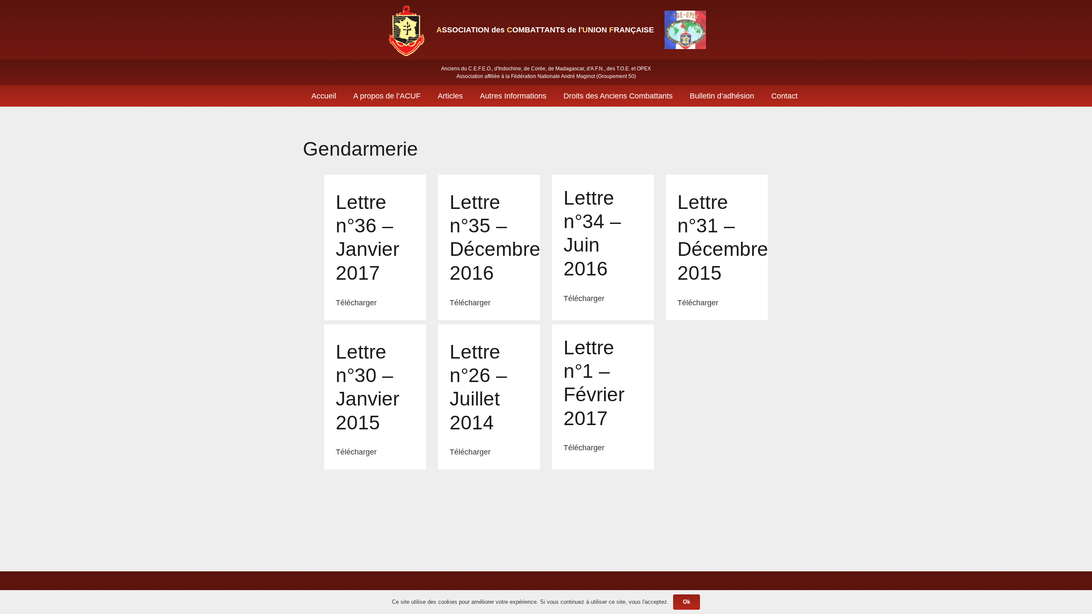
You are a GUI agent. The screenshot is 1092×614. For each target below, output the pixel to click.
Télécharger (356, 302)
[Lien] (405, 30)
